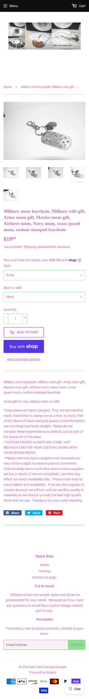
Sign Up (76, 645)
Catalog (44, 571)
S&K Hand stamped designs (48, 667)
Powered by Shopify (42, 672)
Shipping (29, 247)
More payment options (23, 359)
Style (7, 266)
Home (8, 87)
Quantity (10, 309)
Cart (81, 6)
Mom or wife (13, 288)
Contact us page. (44, 577)
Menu (13, 6)
